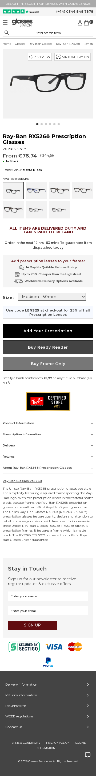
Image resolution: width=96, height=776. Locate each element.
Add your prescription (48, 330)
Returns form (15, 706)
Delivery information (21, 684)
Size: (8, 297)
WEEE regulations (19, 716)
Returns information (21, 695)
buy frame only (48, 363)
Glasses (20, 44)
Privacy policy (57, 742)
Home (7, 44)
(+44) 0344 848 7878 (74, 12)
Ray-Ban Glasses (40, 44)
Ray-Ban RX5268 (68, 44)
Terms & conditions (25, 742)
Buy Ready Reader (48, 347)
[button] (37, 124)
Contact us (13, 727)
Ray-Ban (27, 488)
